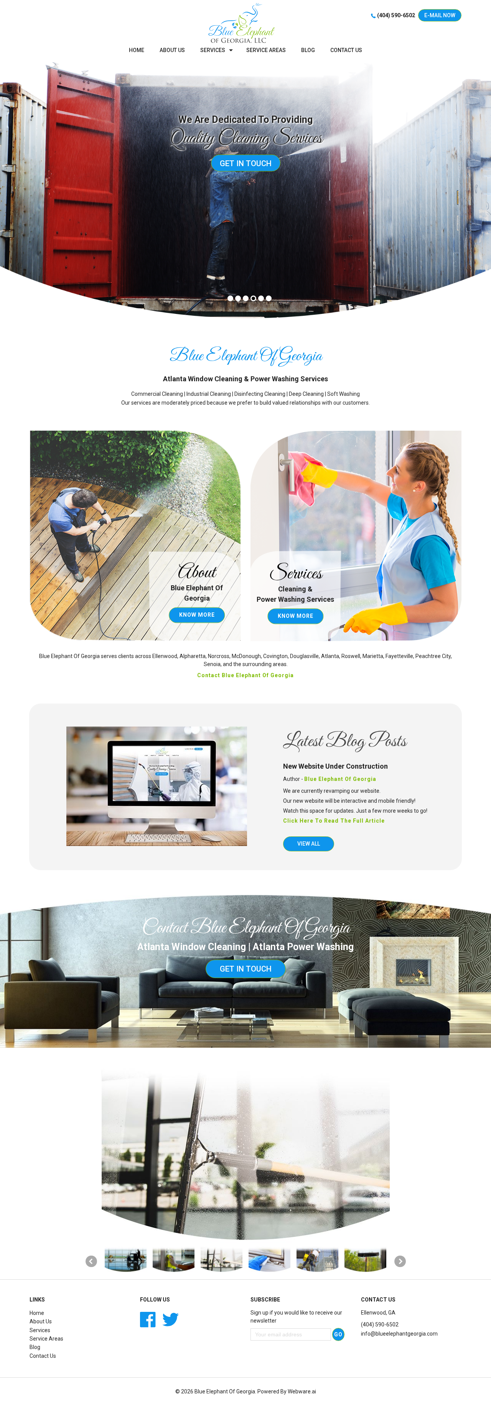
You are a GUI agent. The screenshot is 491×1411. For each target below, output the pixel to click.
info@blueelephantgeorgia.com (399, 1334)
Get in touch (246, 163)
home (136, 50)
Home (37, 1313)
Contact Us (43, 1356)
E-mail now (439, 15)
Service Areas (266, 50)
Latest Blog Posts (344, 742)
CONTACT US (346, 50)
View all (308, 844)
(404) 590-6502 (396, 15)
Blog (35, 1347)
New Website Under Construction (335, 766)
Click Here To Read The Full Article (334, 821)
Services (212, 50)
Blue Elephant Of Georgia (224, 1391)
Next (400, 1261)
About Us (41, 1321)
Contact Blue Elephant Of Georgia (245, 675)
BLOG (308, 50)
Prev (91, 1261)
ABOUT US (172, 50)
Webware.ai (302, 1391)
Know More (197, 615)
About (197, 573)
